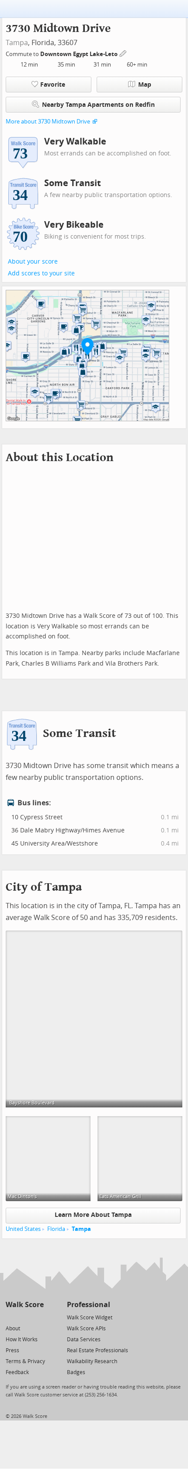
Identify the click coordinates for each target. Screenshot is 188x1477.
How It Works (22, 1339)
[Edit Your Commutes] (123, 53)
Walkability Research (92, 1361)
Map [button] (144, 84)
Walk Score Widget (89, 1318)
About (13, 1328)
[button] (87, 346)
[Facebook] (24, 1317)
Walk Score (25, 1305)
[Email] (38, 1317)
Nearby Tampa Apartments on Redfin (98, 105)
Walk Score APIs (86, 1328)
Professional (88, 1305)
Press (12, 1350)
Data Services (84, 1339)
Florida (56, 1229)
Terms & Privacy (25, 1361)
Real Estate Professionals (97, 1350)
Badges (76, 1372)
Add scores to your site (41, 273)
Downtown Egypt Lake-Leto (79, 54)
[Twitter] (11, 1317)
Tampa (17, 43)
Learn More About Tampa (93, 1215)
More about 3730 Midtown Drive (48, 121)
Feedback (17, 1372)
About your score (33, 261)
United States (23, 1229)
